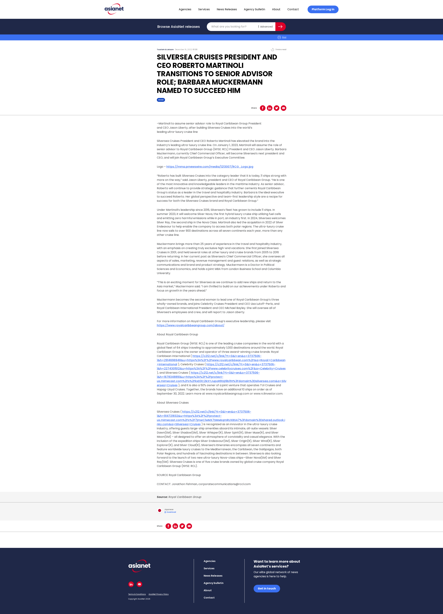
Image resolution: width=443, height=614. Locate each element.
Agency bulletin (254, 9)
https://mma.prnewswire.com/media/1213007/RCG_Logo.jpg (209, 167)
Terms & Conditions (137, 594)
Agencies (185, 9)
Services (204, 9)
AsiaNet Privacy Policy (159, 594)
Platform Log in (323, 9)
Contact (293, 9)
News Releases (227, 9)
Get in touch (267, 589)
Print (284, 37)
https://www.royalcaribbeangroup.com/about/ (190, 325)
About (276, 9)
